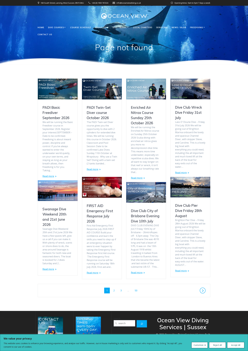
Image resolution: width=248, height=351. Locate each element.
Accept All (235, 345)
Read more (48, 176)
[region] (124, 342)
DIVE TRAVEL (120, 27)
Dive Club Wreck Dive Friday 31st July (188, 112)
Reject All (217, 345)
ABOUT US (100, 27)
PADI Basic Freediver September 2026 (55, 112)
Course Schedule (80, 27)
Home (41, 27)
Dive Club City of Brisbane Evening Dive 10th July (145, 216)
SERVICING (162, 27)
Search (117, 318)
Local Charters (142, 27)
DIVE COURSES (56, 27)
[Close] (245, 336)
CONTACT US (45, 34)
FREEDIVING (196, 27)
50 (137, 290)
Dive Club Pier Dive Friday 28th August (188, 210)
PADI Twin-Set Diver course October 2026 (99, 112)
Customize (199, 345)
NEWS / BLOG (179, 27)
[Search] (142, 323)
